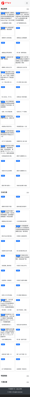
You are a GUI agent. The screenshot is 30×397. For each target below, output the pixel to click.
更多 (28, 9)
